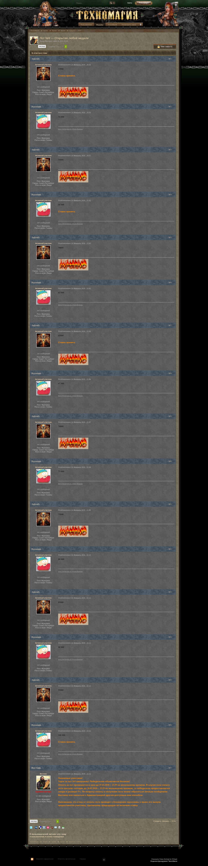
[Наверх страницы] (104, 859)
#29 (170, 416)
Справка (83, 859)
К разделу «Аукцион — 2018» (164, 821)
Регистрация (144, 3)
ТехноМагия (112, 25)
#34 (170, 637)
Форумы (99, 25)
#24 (170, 194)
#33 (170, 592)
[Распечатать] (59, 827)
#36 (170, 725)
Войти (129, 3)
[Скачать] (63, 827)
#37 (170, 768)
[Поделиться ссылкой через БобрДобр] (52, 827)
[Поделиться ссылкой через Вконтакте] (44, 827)
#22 (170, 106)
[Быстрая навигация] (140, 25)
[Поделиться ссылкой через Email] (55, 827)
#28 (170, 373)
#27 (170, 325)
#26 (170, 282)
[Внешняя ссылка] (73, 92)
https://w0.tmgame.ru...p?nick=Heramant (70, 129)
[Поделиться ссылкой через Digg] (36, 827)
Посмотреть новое (129, 25)
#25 (170, 237)
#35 (170, 680)
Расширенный (176, 5)
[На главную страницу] (107, 15)
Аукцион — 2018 (74, 842)
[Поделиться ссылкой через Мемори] (48, 827)
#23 (170, 149)
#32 (170, 549)
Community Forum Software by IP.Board (164, 859)
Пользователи (86, 25)
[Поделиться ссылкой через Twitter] (31, 827)
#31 (170, 504)
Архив (45, 842)
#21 (170, 59)
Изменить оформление (44, 859)
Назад (42, 46)
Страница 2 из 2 (54, 46)
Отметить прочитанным (66, 859)
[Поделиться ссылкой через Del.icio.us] (40, 827)
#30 (170, 461)
